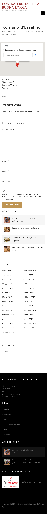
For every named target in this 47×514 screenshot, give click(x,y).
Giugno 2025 (7, 275)
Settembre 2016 (8, 315)
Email (5, 171)
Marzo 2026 (7, 270)
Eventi (6, 419)
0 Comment (12, 34)
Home (6, 409)
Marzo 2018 (7, 297)
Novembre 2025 (30, 270)
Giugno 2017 (7, 306)
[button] (17, 65)
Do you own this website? (12, 55)
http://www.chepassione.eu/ (30, 482)
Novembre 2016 (30, 310)
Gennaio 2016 (7, 323)
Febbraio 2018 (29, 297)
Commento (8, 130)
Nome (5, 161)
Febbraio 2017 (8, 310)
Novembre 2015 (8, 328)
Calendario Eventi (13, 425)
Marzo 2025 (28, 275)
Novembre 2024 (8, 279)
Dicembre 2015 (30, 323)
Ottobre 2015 (29, 328)
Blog (6, 429)
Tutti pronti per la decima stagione (25, 228)
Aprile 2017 (28, 306)
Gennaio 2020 (7, 288)
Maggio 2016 (29, 315)
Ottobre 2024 (29, 279)
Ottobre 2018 (29, 288)
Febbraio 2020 (29, 284)
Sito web (6, 181)
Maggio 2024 (7, 284)
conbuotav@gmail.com (11, 394)
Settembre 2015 (8, 332)
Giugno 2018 (7, 292)
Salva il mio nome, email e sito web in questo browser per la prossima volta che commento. (22, 196)
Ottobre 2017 (7, 301)
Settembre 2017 (30, 301)
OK (36, 55)
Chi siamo (8, 414)
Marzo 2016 (28, 319)
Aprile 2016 (7, 319)
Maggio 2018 (29, 292)
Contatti (7, 434)
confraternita (19, 32)
